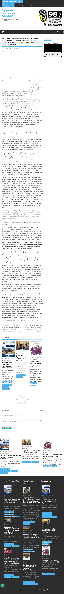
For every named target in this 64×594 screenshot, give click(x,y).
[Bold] (3, 421)
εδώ (56, 43)
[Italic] (5, 421)
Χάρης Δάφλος (6, 360)
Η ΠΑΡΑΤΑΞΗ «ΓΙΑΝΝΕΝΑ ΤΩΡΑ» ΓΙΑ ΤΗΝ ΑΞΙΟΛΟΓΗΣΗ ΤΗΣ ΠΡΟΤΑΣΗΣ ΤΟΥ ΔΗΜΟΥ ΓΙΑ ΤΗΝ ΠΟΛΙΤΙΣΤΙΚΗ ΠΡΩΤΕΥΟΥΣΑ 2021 (11, 328)
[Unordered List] (15, 421)
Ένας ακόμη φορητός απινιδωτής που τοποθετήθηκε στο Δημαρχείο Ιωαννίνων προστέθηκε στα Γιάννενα (32, 328)
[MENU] (62, 32)
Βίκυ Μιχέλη (17, 48)
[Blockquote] (17, 421)
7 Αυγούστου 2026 (9, 523)
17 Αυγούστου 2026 (8, 358)
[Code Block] (19, 421)
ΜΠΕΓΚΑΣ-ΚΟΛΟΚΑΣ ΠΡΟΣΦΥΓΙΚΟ (30, 320)
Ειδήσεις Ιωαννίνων (7, 320)
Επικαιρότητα (16, 320)
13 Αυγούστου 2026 (36, 357)
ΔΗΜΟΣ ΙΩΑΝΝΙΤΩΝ (6, 382)
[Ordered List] (13, 421)
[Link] (22, 421)
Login (41, 410)
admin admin (20, 353)
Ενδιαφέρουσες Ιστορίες (29, 522)
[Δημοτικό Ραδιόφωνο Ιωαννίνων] (3, 32)
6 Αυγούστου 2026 (9, 554)
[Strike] (10, 421)
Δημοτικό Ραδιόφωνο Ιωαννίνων (8, 13)
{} (24, 421)
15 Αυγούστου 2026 (22, 351)
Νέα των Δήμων (6, 389)
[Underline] (8, 421)
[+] (26, 421)
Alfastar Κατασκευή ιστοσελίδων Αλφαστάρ (36, 590)
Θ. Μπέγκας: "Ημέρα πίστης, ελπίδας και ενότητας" (31, 5)
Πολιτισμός (32, 385)
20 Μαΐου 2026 (28, 561)
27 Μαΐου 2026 (28, 530)
